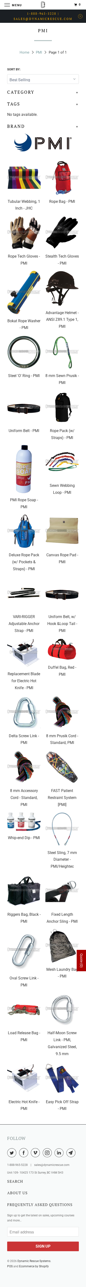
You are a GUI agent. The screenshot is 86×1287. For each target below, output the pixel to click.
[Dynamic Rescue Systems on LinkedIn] (59, 1152)
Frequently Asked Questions (40, 1204)
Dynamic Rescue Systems (33, 1261)
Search (15, 1181)
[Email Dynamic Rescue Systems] (71, 1152)
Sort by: (14, 69)
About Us (17, 1192)
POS (10, 1266)
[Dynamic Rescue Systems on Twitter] (12, 1152)
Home (24, 52)
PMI (39, 52)
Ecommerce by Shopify (34, 1266)
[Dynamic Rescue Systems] (43, 4)
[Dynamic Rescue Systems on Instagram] (48, 1152)
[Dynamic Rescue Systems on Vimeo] (36, 1152)
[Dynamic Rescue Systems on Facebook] (24, 1152)
